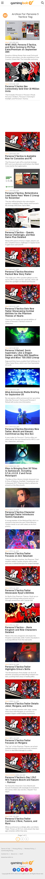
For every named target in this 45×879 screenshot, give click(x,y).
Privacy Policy (17, 848)
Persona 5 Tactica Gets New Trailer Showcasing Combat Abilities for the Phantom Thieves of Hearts (19, 312)
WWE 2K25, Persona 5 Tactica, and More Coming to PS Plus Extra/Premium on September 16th (21, 48)
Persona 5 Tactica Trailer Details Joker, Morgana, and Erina (22, 704)
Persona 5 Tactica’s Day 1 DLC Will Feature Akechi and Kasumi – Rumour (22, 780)
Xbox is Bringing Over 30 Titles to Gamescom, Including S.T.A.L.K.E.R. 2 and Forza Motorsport (21, 472)
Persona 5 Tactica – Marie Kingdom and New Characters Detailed (21, 630)
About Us (14, 854)
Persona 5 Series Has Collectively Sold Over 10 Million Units (22, 89)
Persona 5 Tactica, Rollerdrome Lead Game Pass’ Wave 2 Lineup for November (22, 195)
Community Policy (7, 850)
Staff (21, 854)
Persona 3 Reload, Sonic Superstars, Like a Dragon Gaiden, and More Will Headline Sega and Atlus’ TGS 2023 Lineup (22, 354)
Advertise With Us (7, 857)
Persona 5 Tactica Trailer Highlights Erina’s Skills (18, 668)
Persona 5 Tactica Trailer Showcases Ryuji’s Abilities (19, 591)
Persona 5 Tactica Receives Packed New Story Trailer (19, 272)
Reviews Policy (29, 848)
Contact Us (4, 854)
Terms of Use (5, 848)
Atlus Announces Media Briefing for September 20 (22, 393)
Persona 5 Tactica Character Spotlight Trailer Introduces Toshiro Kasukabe (20, 514)
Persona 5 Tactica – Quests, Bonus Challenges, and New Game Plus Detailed (20, 235)
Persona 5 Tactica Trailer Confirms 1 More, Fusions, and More (21, 821)
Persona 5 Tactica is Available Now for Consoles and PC (20, 157)
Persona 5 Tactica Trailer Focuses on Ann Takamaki (19, 554)
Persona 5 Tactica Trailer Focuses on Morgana (18, 741)
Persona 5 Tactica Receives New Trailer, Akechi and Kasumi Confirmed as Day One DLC (22, 431)
